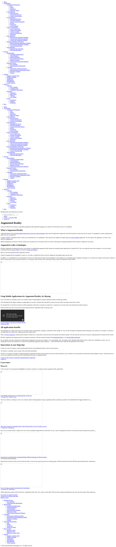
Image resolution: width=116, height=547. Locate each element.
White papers (13, 94)
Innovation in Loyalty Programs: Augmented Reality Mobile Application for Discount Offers (24, 457)
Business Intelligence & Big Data (15, 41)
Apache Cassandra (14, 31)
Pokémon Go (9, 239)
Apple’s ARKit (15, 249)
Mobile (12, 7)
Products (6, 74)
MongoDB (13, 34)
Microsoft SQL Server (15, 19)
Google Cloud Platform (16, 16)
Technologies (7, 3)
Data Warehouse (11, 36)
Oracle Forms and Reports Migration (19, 61)
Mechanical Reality (58, 337)
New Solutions (14, 64)
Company (9, 85)
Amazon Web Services (15, 14)
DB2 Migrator (10, 540)
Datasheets (12, 93)
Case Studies (13, 97)
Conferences (13, 100)
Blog (5, 104)
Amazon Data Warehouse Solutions (19, 39)
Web (11, 6)
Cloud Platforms (11, 12)
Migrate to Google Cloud (13, 533)
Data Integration (11, 47)
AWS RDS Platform (15, 20)
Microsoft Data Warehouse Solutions (19, 37)
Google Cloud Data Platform (17, 21)
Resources (9, 91)
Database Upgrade (14, 60)
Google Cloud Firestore (16, 33)
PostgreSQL (13, 24)
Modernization (10, 53)
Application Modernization (17, 54)
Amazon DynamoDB (15, 30)
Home (5, 2)
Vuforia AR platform (32, 249)
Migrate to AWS (11, 531)
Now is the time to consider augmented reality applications (15, 488)
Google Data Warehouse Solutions (18, 40)
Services (6, 51)
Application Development (13, 4)
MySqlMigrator (11, 81)
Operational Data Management (17, 66)
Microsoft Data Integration (16, 48)
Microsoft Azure (14, 13)
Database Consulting (15, 71)
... (90, 399)
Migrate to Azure (11, 530)
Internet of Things (14, 10)
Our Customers (14, 87)
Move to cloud (7, 528)
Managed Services (11, 63)
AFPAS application (10, 334)
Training (12, 73)
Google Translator (74, 237)
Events (8, 98)
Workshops (13, 102)
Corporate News (14, 88)
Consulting (9, 67)
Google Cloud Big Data (16, 46)
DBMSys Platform (11, 77)
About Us (6, 84)
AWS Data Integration (15, 50)
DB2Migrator (10, 80)
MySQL (12, 23)
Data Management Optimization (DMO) (20, 70)
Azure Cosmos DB (15, 29)
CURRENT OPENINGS (16, 90)
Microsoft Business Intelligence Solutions (20, 43)
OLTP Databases (11, 17)
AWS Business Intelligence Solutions (19, 44)
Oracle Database (14, 26)
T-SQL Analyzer (11, 83)
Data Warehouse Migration (17, 58)
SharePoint (13, 9)
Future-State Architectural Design (18, 68)
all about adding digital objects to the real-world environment (29, 233)
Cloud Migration (14, 56)
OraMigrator (10, 78)
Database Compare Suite (13, 75)
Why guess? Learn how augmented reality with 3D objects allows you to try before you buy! (24, 426)
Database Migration (15, 57)
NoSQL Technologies (12, 27)
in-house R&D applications (73, 337)
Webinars (12, 95)
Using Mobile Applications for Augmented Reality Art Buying (16, 395)
